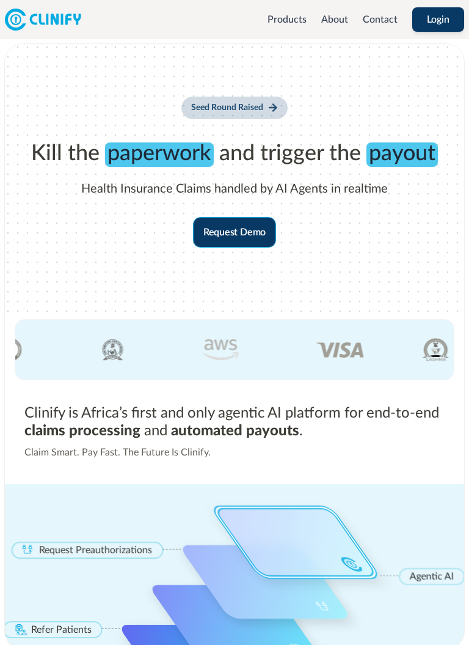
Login (438, 19)
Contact (380, 19)
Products (287, 19)
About (334, 19)
